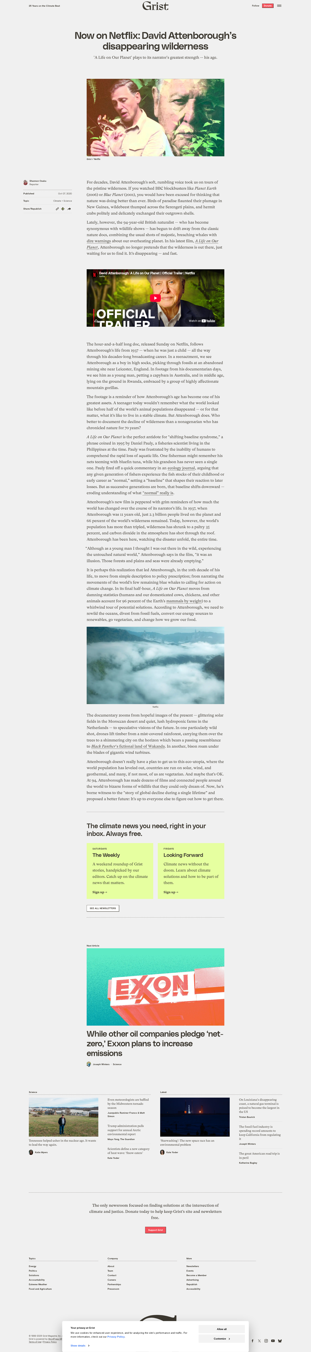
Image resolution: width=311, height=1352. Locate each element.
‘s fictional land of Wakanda (128, 746)
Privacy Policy (50, 1342)
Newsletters (192, 1266)
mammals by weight (184, 601)
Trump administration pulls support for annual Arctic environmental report (126, 1130)
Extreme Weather (38, 1284)
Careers (112, 1279)
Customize (220, 1338)
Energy (32, 1266)
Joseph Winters (101, 1064)
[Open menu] (279, 5)
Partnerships (114, 1284)
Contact (112, 1275)
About (111, 1266)
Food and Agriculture (40, 1288)
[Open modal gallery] (155, 665)
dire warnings (99, 241)
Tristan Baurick (247, 1117)
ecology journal (181, 468)
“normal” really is (158, 493)
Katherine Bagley (248, 1162)
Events (190, 1270)
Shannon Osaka (37, 180)
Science (117, 1064)
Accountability (37, 1279)
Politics (33, 1270)
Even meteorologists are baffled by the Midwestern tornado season (128, 1103)
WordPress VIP (55, 1339)
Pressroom (113, 1288)
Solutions (34, 1275)
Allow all (222, 1329)
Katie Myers (41, 1152)
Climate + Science (62, 200)
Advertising (192, 1279)
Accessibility (193, 1288)
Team (110, 1270)
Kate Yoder (113, 1158)
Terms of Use (35, 1342)
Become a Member (196, 1275)
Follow (255, 5)
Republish (191, 1284)
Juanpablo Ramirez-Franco (122, 1112)
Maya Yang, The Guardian (121, 1139)
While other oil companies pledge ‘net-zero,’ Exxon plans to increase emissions (155, 1043)
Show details (78, 1345)
